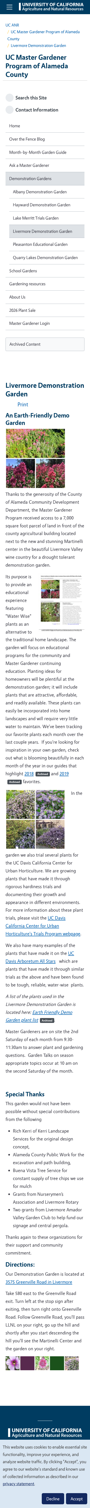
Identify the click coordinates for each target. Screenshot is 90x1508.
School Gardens (23, 270)
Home (14, 125)
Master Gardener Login (29, 323)
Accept (77, 1498)
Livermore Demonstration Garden (42, 231)
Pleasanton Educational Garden (40, 244)
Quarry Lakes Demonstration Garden (45, 257)
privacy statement (18, 1483)
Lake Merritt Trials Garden (36, 218)
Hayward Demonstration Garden (41, 204)
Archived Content (24, 344)
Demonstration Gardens (30, 178)
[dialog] (45, 1473)
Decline (53, 1498)
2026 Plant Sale (22, 310)
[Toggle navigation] (9, 7)
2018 (36, 773)
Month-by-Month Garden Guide (37, 152)
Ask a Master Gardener (29, 165)
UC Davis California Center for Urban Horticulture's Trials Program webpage (43, 925)
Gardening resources (27, 283)
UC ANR (12, 25)
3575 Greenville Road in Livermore (39, 1282)
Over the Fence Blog (27, 139)
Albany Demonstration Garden (40, 191)
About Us (17, 297)
